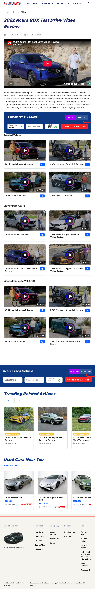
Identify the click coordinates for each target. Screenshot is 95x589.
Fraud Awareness (85, 564)
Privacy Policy (84, 540)
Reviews (38, 541)
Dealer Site (54, 539)
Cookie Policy (83, 546)
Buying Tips (40, 545)
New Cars (70, 117)
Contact (53, 543)
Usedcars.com (70, 532)
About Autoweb (53, 533)
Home (6, 12)
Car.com (67, 536)
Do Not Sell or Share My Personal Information (86, 555)
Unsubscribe (86, 570)
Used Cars (82, 117)
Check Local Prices (75, 126)
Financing (39, 549)
